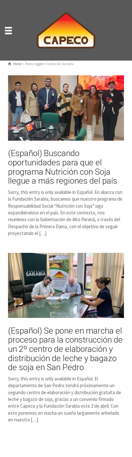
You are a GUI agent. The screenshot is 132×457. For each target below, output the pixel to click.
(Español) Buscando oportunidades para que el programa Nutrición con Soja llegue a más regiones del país (62, 167)
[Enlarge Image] (66, 108)
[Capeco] (66, 30)
